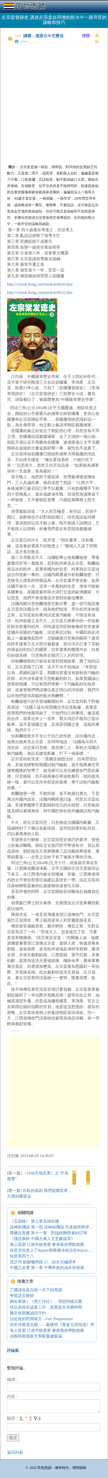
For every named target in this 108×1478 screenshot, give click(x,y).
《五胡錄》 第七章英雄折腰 (34, 1221)
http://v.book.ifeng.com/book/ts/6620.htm (39, 284)
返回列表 (15, 1452)
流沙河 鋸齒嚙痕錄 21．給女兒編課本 (43, 1262)
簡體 (86, 36)
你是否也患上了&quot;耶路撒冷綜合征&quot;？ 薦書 (55, 1250)
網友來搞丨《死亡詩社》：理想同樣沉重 (46, 1301)
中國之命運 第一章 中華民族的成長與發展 (47, 1267)
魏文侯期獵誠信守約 (28, 1313)
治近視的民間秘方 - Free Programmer (41, 1319)
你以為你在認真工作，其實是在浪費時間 (46, 1307)
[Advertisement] (54, 104)
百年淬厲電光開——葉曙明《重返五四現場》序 (52, 1324)
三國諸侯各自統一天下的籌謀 (36, 1290)
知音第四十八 (22, 1256)
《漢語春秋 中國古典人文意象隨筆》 (42, 1238)
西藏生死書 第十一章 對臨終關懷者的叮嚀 (48, 1233)
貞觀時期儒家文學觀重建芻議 (36, 1336)
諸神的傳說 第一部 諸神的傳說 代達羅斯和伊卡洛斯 (55, 1227)
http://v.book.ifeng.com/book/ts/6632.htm (39, 292)
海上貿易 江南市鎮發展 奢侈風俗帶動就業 (47, 1244)
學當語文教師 (22, 1295)
